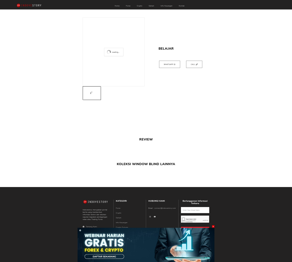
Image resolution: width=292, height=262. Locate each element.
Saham (151, 6)
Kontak (182, 6)
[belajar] (92, 93)
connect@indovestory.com (165, 208)
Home (117, 6)
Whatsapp (169, 64)
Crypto (139, 6)
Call (193, 64)
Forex (128, 6)
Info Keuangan (166, 6)
